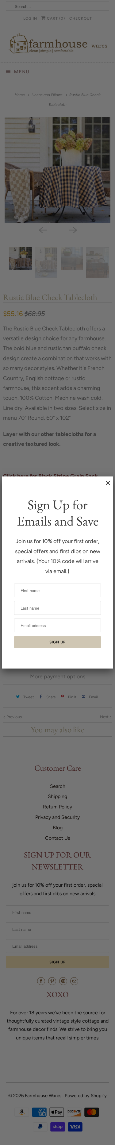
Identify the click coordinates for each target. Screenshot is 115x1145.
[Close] (105, 486)
